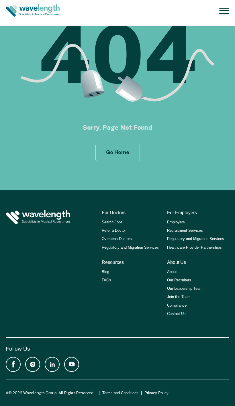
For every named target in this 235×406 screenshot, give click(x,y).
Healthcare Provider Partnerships (194, 247)
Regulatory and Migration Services (130, 247)
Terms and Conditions (120, 393)
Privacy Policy (156, 393)
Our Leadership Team (185, 288)
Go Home (117, 152)
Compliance (177, 305)
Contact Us (176, 314)
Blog (105, 272)
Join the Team (179, 297)
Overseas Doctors (117, 239)
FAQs (106, 280)
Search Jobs (112, 222)
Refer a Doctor (114, 230)
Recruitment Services (185, 230)
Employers (176, 222)
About (172, 272)
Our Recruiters (179, 280)
